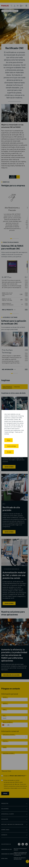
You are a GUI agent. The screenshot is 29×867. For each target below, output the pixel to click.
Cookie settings (11, 446)
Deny (8, 440)
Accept (9, 452)
